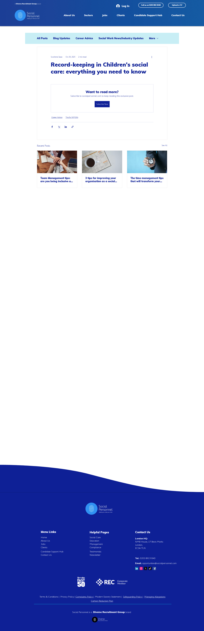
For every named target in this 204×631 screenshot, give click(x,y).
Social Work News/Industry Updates (121, 38)
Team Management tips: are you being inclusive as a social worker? (56, 179)
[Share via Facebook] (52, 126)
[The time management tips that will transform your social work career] (147, 162)
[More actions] (151, 57)
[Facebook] (154, 568)
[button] (88, 15)
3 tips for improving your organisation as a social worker (100, 179)
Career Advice (84, 38)
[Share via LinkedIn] (65, 126)
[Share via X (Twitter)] (59, 126)
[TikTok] (150, 568)
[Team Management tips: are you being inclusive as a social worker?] (57, 162)
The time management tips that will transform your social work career (146, 179)
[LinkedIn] (136, 568)
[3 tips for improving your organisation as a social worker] (102, 162)
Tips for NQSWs (72, 117)
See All (164, 145)
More (152, 38)
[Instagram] (141, 568)
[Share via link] (72, 126)
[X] (145, 568)
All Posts (42, 38)
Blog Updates (61, 38)
